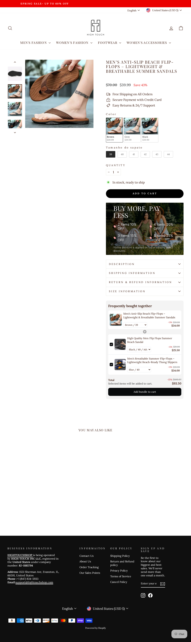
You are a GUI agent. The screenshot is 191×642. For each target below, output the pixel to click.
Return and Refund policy (122, 563)
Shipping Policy (120, 556)
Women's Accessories (147, 42)
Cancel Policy (118, 582)
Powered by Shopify (95, 628)
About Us (85, 561)
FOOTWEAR (108, 42)
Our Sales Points (89, 572)
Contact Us (86, 556)
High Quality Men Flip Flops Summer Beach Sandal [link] (149, 340)
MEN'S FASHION (34, 42)
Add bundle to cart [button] (145, 391)
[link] (116, 320)
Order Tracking (89, 567)
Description (122, 264)
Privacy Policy (119, 570)
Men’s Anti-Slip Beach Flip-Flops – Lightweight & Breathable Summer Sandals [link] (149, 315)
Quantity (116, 165)
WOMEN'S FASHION (72, 42)
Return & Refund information (140, 282)
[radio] (114, 130)
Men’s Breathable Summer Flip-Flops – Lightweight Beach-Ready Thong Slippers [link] (152, 360)
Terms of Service (120, 576)
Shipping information (132, 273)
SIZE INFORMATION (127, 291)
